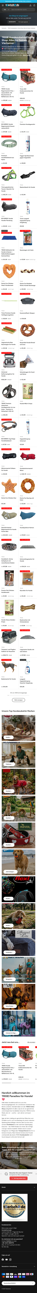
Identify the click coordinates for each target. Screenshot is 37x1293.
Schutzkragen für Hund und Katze (27, 373)
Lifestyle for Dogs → (11, 1033)
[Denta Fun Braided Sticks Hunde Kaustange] (28, 271)
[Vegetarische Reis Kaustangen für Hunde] (9, 330)
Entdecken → (9, 952)
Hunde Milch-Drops (26, 403)
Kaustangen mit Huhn (26, 250)
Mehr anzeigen (18, 700)
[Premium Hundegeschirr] (28, 112)
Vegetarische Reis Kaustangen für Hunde (8, 343)
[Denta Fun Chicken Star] (9, 486)
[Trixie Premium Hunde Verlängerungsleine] (9, 301)
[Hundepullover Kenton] (28, 515)
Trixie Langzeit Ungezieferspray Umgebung (25, 220)
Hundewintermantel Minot (26, 469)
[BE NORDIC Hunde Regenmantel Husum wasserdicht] (9, 112)
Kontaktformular (7, 1230)
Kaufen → (8, 737)
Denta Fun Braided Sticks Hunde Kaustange (27, 284)
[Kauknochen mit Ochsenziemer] (28, 608)
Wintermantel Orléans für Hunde (8, 469)
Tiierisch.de (8, 1288)
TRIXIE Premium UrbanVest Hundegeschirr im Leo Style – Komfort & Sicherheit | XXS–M (8, 407)
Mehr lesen (26, 55)
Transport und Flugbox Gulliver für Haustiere (8, 650)
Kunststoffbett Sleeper (27, 313)
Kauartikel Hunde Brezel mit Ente (27, 343)
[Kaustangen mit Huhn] (28, 238)
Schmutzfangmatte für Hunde (27, 560)
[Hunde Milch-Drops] (28, 391)
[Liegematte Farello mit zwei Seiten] (28, 637)
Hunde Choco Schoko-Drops (8, 621)
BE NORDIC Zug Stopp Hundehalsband (8, 440)
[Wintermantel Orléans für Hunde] (9, 456)
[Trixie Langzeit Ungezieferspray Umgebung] (28, 206)
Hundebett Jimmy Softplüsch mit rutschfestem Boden (7, 561)
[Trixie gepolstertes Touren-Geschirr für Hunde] (9, 175)
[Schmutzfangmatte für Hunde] (28, 547)
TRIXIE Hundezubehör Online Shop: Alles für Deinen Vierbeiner (21, 28)
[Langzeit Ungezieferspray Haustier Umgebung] (28, 667)
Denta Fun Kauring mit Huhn (27, 499)
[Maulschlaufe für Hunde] (28, 175)
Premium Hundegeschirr (27, 124)
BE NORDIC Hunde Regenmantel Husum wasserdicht (7, 126)
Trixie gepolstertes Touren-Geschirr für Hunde (7, 189)
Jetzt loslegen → (10, 871)
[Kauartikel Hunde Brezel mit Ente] (28, 330)
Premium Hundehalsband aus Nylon (7, 157)
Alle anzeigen (31, 1042)
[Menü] (3, 5)
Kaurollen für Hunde (26, 590)
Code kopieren (24, 22)
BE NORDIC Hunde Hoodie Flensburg (7, 219)
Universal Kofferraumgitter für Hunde (7, 374)
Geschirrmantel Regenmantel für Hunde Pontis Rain (8, 529)
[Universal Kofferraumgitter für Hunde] (9, 360)
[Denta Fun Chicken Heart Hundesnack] (9, 271)
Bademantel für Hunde (8, 679)
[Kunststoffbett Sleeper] (28, 301)
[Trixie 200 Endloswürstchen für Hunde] (28, 77)
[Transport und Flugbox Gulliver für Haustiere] (9, 637)
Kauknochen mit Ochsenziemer (25, 621)
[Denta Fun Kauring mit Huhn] (28, 486)
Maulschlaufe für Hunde (27, 187)
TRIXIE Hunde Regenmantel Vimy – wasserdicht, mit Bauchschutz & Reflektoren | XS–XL (8, 93)
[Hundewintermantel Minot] (28, 456)
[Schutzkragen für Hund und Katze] (28, 360)
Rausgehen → (9, 979)
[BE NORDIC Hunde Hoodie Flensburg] (9, 206)
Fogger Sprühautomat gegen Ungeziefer (27, 157)
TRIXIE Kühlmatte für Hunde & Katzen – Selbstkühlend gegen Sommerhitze (8, 253)
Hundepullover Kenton (27, 528)
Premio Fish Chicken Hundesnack (7, 591)
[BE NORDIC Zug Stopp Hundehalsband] (9, 426)
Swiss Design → (10, 1006)
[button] (34, 5)
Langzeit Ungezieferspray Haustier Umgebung (26, 681)
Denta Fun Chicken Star (8, 498)
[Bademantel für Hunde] (9, 667)
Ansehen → (9, 791)
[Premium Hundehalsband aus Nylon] (9, 143)
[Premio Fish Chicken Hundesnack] (9, 578)
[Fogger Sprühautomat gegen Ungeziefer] (28, 143)
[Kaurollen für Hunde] (28, 578)
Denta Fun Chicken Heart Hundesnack (7, 284)
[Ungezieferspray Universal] (28, 427)
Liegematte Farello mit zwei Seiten (27, 650)
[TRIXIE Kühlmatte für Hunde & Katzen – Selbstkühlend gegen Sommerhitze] (9, 238)
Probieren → (9, 764)
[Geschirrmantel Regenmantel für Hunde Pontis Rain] (9, 515)
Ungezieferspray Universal (25, 440)
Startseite (4, 28)
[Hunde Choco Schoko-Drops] (9, 608)
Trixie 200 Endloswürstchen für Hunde (26, 91)
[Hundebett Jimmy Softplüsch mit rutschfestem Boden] (9, 547)
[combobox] (18, 9)
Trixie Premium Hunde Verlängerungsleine (8, 314)
